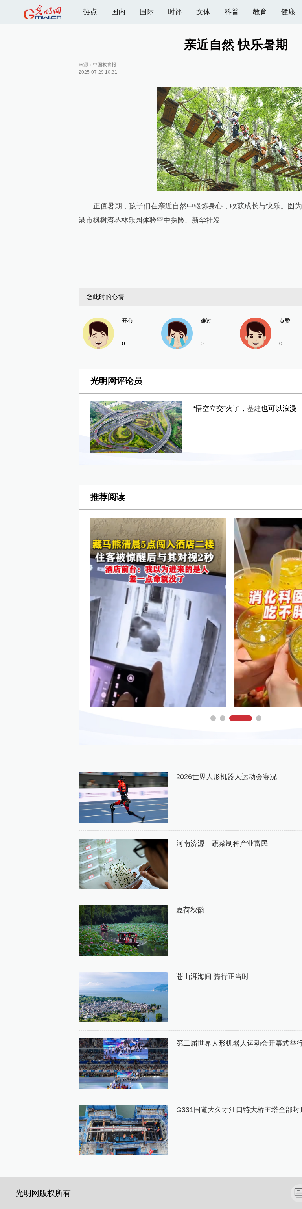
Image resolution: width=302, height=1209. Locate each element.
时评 (175, 12)
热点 (90, 12)
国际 (147, 12)
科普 (232, 12)
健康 (288, 12)
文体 (203, 12)
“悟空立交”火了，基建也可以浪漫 (244, 408)
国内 (118, 12)
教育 (260, 12)
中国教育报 (104, 64)
